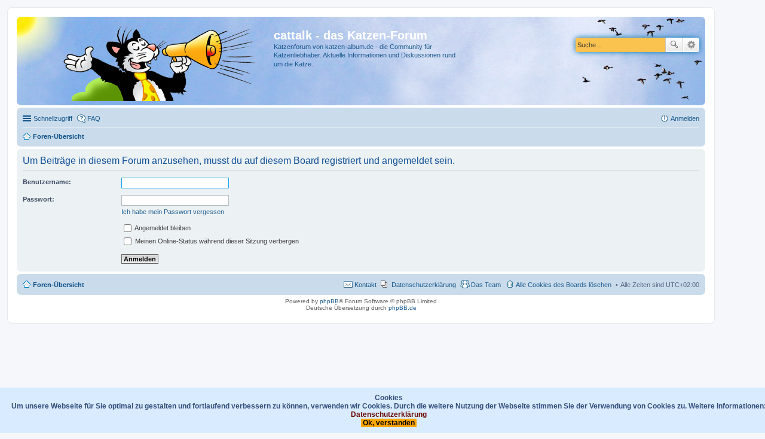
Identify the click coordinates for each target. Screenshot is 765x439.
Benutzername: (47, 181)
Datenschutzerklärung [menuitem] (423, 284)
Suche (674, 45)
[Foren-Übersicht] (147, 61)
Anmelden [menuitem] (685, 118)
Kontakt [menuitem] (365, 284)
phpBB (329, 301)
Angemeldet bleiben (162, 227)
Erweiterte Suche (691, 45)
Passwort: (38, 199)
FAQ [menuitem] (93, 118)
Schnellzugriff (52, 118)
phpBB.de (402, 307)
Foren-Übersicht (58, 284)
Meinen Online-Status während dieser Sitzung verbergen (216, 241)
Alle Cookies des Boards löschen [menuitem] (563, 284)
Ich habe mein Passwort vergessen (172, 211)
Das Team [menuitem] (486, 284)
